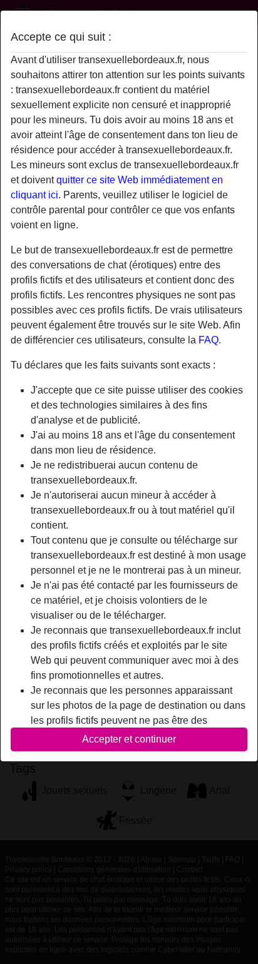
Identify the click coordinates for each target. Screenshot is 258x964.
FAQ (209, 340)
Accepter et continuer (129, 739)
